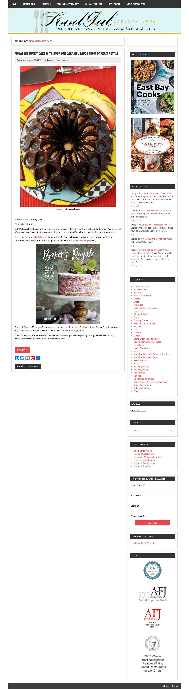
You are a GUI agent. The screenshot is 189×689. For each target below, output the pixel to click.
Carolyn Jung (29, 4)
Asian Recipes (140, 289)
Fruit (136, 329)
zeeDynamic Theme (169, 686)
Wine (136, 391)
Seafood (137, 376)
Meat (136, 351)
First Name (136, 495)
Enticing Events (141, 320)
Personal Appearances (68, 4)
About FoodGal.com (136, 4)
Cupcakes (138, 311)
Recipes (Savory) (141, 366)
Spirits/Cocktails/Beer (144, 379)
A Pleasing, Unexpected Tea (154, 225)
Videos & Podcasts (142, 388)
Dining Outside (141, 314)
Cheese (137, 299)
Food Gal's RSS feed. (145, 543)
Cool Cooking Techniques (145, 308)
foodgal (50, 60)
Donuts (137, 317)
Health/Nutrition (142, 348)
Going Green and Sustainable (147, 339)
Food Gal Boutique (93, 4)
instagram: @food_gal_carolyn (148, 457)
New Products (140, 360)
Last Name (136, 506)
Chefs (136, 302)
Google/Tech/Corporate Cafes (147, 342)
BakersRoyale (85, 240)
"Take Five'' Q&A (141, 286)
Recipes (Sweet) (32, 366)
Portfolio (46, 4)
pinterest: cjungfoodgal (144, 460)
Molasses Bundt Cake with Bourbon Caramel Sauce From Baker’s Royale (66, 53)
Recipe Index (114, 4)
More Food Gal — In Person (146, 357)
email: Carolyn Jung (143, 451)
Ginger (137, 336)
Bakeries (138, 292)
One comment (63, 60)
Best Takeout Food (142, 295)
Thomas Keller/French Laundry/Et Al (150, 382)
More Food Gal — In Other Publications (152, 354)
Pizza (136, 363)
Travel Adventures (142, 385)
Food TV (137, 326)
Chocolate (138, 305)
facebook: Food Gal (142, 466)
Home (13, 4)
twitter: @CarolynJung (144, 454)
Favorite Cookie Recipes (145, 323)
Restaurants (139, 373)
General (19, 366)
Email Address (138, 485)
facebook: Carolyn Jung (144, 463)
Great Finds (139, 345)
